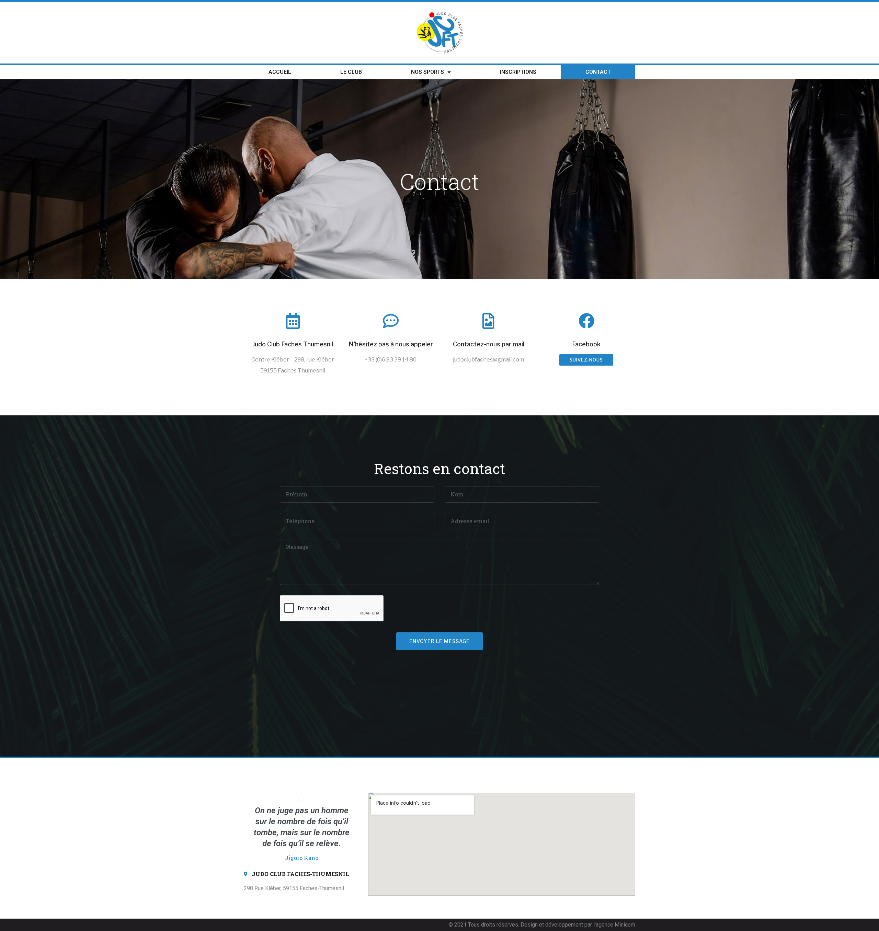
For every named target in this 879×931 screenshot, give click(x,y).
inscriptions (518, 72)
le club (351, 72)
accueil (280, 72)
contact (598, 72)
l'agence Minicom (614, 924)
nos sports (427, 72)
